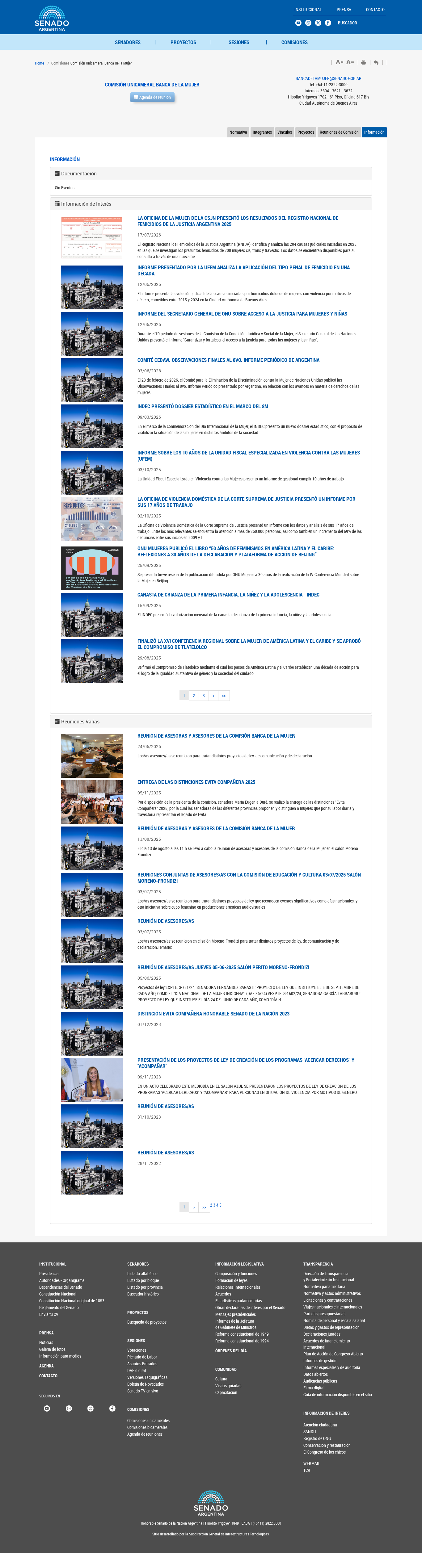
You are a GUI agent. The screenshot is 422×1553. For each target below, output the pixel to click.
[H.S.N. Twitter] (320, 24)
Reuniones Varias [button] (80, 721)
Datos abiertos (315, 1374)
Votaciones (136, 1350)
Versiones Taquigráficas (139, 1377)
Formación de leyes (227, 1280)
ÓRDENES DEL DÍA (227, 1351)
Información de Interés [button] (86, 203)
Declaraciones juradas (315, 1334)
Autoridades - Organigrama (51, 1280)
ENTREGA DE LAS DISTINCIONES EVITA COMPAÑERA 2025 (196, 781)
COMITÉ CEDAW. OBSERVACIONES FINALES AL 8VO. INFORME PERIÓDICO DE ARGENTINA (228, 359)
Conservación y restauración (313, 1445)
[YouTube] (47, 1408)
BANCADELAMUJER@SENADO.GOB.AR (328, 78)
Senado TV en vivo (139, 1391)
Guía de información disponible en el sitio (315, 1394)
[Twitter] (90, 1408)
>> (224, 695)
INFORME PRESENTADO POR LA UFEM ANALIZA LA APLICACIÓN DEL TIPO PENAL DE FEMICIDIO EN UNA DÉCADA (243, 270)
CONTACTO (48, 1376)
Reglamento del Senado (51, 1307)
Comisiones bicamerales (137, 1427)
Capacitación (226, 1392)
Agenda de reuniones (137, 1434)
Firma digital (313, 1388)
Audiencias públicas (315, 1381)
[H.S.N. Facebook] (330, 24)
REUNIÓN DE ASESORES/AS (165, 920)
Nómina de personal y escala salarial (315, 1320)
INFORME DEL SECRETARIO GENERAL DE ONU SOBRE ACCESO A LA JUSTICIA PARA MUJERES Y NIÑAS (242, 313)
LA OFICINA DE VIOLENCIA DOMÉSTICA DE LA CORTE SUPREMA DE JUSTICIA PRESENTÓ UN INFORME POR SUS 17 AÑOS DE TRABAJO (246, 502)
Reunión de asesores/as (165, 1106)
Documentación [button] (79, 173)
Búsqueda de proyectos (139, 1322)
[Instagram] (69, 1408)
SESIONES (239, 42)
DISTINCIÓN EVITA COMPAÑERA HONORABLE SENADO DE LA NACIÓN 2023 (213, 1013)
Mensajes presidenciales (227, 1314)
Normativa (238, 132)
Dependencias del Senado (51, 1287)
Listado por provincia (139, 1287)
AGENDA (46, 1366)
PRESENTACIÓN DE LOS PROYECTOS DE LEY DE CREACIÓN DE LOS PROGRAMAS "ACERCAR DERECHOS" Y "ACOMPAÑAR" (245, 1063)
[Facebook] (112, 1408)
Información (374, 132)
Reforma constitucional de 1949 (227, 1334)
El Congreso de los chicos (313, 1452)
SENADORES (128, 42)
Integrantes (262, 132)
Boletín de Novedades (139, 1384)
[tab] (211, 173)
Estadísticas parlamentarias (227, 1301)
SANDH (309, 1431)
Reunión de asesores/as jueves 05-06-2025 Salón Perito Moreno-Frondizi (223, 967)
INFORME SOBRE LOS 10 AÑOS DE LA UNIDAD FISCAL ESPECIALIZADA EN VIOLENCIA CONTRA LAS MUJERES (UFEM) (248, 455)
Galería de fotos (51, 1349)
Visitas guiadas (227, 1385)
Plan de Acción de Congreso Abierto (315, 1354)
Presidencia (49, 1273)
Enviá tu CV (48, 1314)
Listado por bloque (139, 1280)
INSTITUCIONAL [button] (308, 9)
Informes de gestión (315, 1360)
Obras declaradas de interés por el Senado (227, 1307)
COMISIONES (294, 42)
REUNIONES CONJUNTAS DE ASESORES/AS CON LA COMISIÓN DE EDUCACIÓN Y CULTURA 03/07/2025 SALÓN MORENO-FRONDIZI (249, 877)
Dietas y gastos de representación (315, 1327)
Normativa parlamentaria (315, 1286)
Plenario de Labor (139, 1357)
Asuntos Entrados (139, 1364)
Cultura (221, 1379)
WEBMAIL (311, 1463)
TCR (306, 1470)
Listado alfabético (139, 1273)
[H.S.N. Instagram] (310, 24)
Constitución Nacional (51, 1294)
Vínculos (284, 132)
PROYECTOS (183, 42)
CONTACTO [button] (375, 9)
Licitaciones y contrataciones (315, 1300)
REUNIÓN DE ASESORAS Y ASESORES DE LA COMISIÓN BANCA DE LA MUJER (216, 735)
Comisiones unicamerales (137, 1420)
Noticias (46, 1342)
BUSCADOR (347, 23)
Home (39, 63)
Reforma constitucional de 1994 (227, 1341)
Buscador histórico (139, 1294)
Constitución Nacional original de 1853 (51, 1301)
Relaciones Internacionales (227, 1287)
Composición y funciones (227, 1273)
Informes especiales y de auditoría (315, 1367)
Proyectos (306, 132)
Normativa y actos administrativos (315, 1293)
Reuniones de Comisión (339, 132)
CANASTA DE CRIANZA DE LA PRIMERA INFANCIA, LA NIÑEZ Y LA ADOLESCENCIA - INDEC (228, 594)
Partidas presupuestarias (315, 1313)
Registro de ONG (313, 1438)
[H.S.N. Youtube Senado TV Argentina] (300, 24)
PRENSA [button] (344, 9)
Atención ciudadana (313, 1425)
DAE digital (136, 1370)
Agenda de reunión (154, 97)
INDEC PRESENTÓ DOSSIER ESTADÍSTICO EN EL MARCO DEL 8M (202, 406)
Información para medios (51, 1356)
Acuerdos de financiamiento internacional (315, 1344)
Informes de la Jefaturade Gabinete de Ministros (227, 1324)
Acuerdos (223, 1294)
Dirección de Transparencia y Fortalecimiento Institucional (315, 1276)
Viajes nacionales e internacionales (315, 1307)
